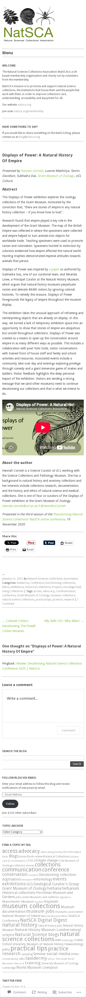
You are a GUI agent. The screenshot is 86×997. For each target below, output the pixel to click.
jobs (18, 897)
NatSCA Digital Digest (43, 920)
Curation (33, 875)
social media (58, 953)
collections (48, 864)
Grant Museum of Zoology (55, 176)
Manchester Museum (18, 902)
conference (9, 595)
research (69, 599)
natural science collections (18, 599)
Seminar (39, 954)
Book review (35, 856)
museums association (69, 911)
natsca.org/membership (28, 111)
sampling (27, 954)
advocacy (49, 591)
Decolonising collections (60, 582)
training (33, 963)
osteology (67, 940)
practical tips (43, 599)
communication (65, 591)
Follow (10, 803)
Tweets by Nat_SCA (13, 986)
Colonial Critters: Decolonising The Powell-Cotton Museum (19, 626)
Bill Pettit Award (72, 852)
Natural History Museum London (42, 929)
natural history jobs (50, 925)
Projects (57, 587)
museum (51, 901)
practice (57, 599)
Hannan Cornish (32, 170)
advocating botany (52, 851)
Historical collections (38, 587)
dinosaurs (27, 879)
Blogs (13, 856)
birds (5, 856)
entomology (43, 879)
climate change (46, 860)
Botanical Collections (56, 856)
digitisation (11, 879)
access (38, 591)
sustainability (10, 958)
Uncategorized (72, 587)
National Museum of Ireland (21, 916)
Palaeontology (74, 944)
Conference (37, 582)
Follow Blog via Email (19, 777)
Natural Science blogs (37, 934)
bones (22, 856)
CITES (30, 860)
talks (22, 958)
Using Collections (12, 591)
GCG (29, 884)
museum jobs (40, 911)
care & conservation (14, 860)
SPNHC (75, 954)
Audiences (23, 582)
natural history (19, 925)
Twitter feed (12, 980)
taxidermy (36, 958)
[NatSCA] (43, 23)
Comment (68, 730)
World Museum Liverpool (37, 967)
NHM (58, 940)
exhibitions (17, 587)
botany (74, 856)
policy (6, 949)
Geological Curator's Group (56, 884)
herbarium (70, 888)
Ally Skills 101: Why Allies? (64, 621)
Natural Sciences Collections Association (52, 578)
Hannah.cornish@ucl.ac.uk (20, 506)
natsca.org (24, 104)
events (60, 879)
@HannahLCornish (53, 506)
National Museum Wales (54, 916)
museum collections (63, 595)
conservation (15, 874)
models (39, 901)
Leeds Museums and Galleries (40, 897)
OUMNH (78, 940)
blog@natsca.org (29, 136)
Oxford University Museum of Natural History (33, 944)
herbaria (54, 888)
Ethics (5, 587)
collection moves (23, 865)
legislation (65, 897)
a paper (54, 269)
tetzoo (51, 958)
